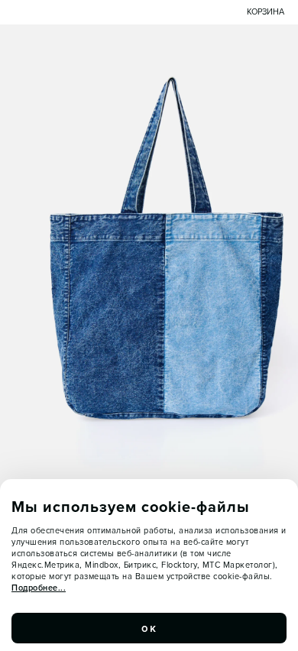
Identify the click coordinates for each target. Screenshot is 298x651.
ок (149, 628)
